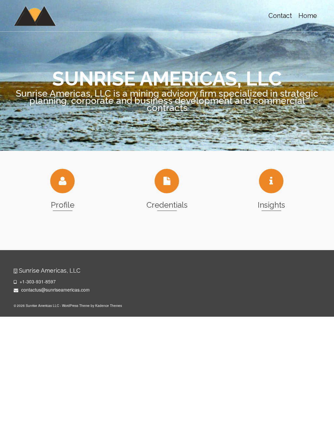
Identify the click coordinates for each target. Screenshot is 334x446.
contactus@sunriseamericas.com (55, 289)
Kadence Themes (108, 305)
